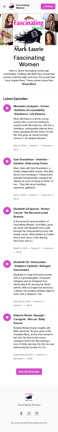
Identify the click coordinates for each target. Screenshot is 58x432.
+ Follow (48, 6)
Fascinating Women (22, 6)
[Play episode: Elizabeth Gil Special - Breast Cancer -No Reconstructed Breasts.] (7, 211)
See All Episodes (29, 371)
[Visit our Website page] (36, 413)
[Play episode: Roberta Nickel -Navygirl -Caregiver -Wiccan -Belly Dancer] (7, 317)
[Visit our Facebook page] (21, 413)
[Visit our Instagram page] (29, 413)
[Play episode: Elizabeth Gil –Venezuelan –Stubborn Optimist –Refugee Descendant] (7, 264)
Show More (29, 84)
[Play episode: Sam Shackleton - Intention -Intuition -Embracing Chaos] (7, 161)
